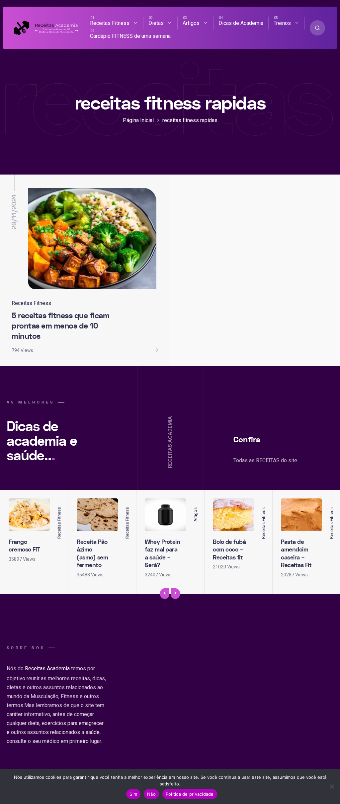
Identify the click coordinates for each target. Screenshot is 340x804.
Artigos (191, 23)
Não (151, 794)
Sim (133, 794)
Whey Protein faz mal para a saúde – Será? (162, 553)
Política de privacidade (190, 794)
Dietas (156, 23)
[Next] (175, 594)
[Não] (331, 786)
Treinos (282, 23)
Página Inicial (138, 120)
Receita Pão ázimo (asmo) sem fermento (92, 553)
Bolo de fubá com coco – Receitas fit (229, 550)
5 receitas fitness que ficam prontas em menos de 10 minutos (60, 325)
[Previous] (164, 594)
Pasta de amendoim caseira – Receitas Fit (296, 553)
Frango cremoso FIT (24, 546)
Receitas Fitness (109, 23)
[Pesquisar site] (317, 28)
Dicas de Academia (240, 23)
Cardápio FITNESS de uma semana (130, 36)
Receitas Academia (47, 668)
